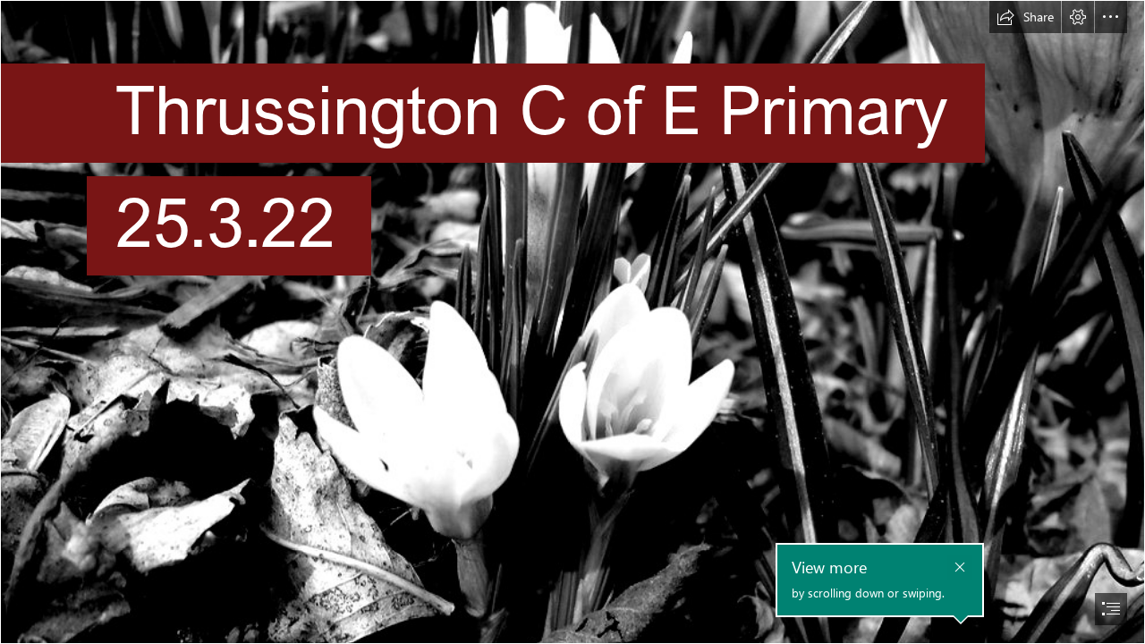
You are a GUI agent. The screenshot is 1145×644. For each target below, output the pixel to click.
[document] (572, 322)
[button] (1025, 17)
